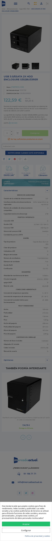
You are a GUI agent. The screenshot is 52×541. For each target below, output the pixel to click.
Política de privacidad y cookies (37, 536)
